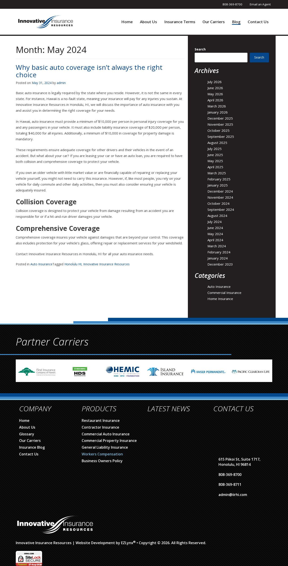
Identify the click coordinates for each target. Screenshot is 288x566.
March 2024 (216, 246)
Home (127, 22)
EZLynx (127, 542)
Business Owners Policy (102, 460)
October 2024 (218, 203)
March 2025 (216, 173)
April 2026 (215, 100)
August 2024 (217, 215)
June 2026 (215, 88)
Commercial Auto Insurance (106, 434)
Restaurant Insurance (101, 420)
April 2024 (215, 240)
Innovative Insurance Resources (106, 264)
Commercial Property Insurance (109, 440)
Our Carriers (213, 22)
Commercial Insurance (224, 292)
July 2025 (214, 148)
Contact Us (258, 22)
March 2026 (216, 106)
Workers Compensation (102, 454)
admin (61, 83)
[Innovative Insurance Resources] (45, 21)
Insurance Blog (32, 447)
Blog (236, 22)
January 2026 (217, 112)
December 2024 (220, 191)
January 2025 (217, 185)
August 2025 (217, 142)
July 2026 (214, 82)
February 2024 (218, 252)
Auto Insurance (41, 264)
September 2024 (220, 209)
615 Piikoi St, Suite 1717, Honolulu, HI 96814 (239, 462)
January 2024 (217, 258)
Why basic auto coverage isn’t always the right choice (89, 71)
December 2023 (220, 264)
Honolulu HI (72, 264)
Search (200, 49)
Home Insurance (220, 298)
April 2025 (215, 167)
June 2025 (215, 154)
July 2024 (214, 221)
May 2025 (215, 161)
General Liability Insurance (105, 447)
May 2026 (215, 94)
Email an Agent (260, 4)
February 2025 (218, 179)
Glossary (26, 434)
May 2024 (215, 234)
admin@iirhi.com (232, 494)
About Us (148, 22)
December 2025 (220, 118)
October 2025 (218, 130)
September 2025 (220, 136)
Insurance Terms (179, 22)
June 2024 (215, 227)
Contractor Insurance (100, 427)
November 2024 (220, 197)
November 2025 (220, 124)
